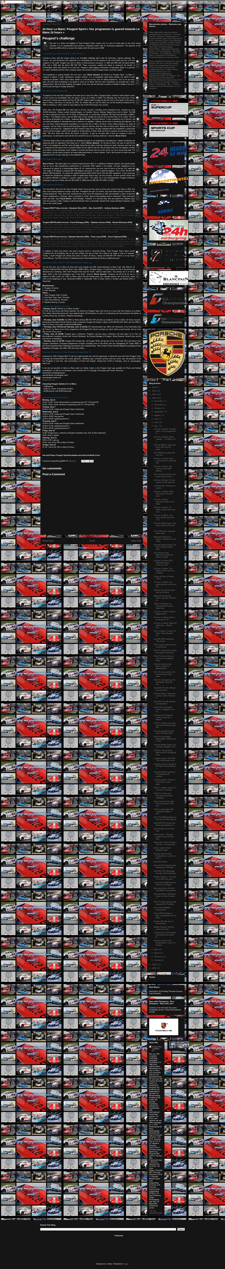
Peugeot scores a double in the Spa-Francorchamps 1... (165, 766)
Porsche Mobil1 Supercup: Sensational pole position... (165, 774)
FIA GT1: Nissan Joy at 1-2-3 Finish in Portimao (165, 789)
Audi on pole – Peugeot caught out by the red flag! (163, 836)
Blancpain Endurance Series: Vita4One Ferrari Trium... (165, 539)
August (157, 415)
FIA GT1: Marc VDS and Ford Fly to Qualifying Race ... (164, 658)
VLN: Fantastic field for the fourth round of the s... (165, 475)
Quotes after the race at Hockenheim (163, 922)
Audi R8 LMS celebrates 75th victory (164, 640)
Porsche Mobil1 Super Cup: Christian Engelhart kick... (165, 746)
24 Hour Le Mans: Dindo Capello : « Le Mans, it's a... (165, 439)
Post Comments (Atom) (97, 548)
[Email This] (82, 461)
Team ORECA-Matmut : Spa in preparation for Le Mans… (165, 915)
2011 (154, 398)
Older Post (136, 541)
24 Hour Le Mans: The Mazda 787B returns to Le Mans (164, 570)
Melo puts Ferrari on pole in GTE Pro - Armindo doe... (165, 843)
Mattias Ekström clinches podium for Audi (164, 928)
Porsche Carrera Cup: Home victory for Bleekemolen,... (163, 666)
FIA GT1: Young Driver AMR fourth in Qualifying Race (165, 752)
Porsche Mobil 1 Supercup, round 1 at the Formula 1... (165, 896)
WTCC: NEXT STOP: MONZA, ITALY (162, 849)
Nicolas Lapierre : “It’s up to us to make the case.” (165, 878)
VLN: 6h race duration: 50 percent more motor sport (164, 674)
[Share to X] (87, 461)
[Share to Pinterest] (92, 461)
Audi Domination (160, 862)
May (156, 426)
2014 (154, 387)
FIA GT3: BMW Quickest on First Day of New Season (165, 818)
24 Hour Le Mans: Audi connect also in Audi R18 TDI (165, 460)
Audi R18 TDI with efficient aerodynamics (165, 689)
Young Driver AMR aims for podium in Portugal (165, 883)
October (157, 408)
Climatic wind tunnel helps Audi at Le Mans (164, 591)
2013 (154, 391)
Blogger (125, 1264)
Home (92, 541)
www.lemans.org (48, 380)
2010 (154, 964)
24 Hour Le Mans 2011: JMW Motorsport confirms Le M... (163, 562)
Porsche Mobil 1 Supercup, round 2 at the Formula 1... (165, 695)
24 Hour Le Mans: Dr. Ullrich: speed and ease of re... (164, 509)
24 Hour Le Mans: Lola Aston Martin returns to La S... (164, 517)
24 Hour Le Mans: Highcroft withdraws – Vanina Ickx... (165, 625)
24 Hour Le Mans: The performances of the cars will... (165, 584)
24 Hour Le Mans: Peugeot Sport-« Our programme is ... (165, 431)
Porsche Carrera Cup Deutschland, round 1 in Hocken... (164, 943)
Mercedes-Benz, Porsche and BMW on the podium (165, 889)
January (157, 960)
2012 (154, 394)
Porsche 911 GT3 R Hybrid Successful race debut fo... (165, 935)
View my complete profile (155, 1212)
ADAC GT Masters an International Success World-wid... (163, 606)
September (159, 412)
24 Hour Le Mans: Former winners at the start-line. (165, 481)
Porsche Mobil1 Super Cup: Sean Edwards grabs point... (165, 547)
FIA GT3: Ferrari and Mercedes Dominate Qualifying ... (163, 795)
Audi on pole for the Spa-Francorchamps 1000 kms (164, 803)
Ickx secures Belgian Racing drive (162, 909)
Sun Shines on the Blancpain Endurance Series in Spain (163, 555)
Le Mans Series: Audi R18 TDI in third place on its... (165, 759)
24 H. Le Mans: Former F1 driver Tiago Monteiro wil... (165, 633)
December (158, 401)
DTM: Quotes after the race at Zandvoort (165, 646)
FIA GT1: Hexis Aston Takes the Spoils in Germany (165, 651)
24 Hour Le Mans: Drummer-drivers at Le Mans (164, 501)
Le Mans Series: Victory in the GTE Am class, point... (164, 782)
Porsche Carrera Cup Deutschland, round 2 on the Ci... (165, 856)
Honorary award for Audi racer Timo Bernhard (164, 732)
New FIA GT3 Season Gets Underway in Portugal (165, 866)
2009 (154, 968)
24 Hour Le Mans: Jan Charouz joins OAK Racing (163, 468)
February (158, 957)
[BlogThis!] (85, 461)
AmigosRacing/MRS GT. (157, 1049)
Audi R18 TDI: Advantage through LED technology (165, 872)
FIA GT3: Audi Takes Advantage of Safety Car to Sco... (165, 739)
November (158, 405)
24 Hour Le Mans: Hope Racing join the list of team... (164, 493)
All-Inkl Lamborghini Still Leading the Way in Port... (163, 811)
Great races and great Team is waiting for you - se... (165, 709)
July (156, 419)
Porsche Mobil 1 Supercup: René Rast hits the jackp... (165, 447)
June (156, 422)
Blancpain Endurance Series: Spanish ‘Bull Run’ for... (165, 598)
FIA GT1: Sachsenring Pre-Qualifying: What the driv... (165, 682)
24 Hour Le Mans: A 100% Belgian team (164, 613)
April (156, 949)
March (157, 953)
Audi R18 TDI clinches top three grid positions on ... (165, 824)
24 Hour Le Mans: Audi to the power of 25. (164, 618)
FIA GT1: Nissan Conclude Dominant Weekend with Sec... (165, 725)
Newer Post (47, 541)
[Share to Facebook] (90, 461)
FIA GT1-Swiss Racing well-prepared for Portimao (165, 903)
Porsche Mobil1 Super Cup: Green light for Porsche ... (165, 525)
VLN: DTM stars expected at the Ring (164, 532)
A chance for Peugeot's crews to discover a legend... (163, 717)
